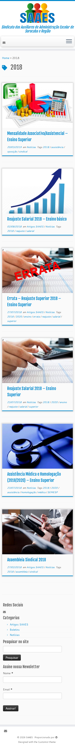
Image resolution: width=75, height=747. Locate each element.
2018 (46, 147)
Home (5, 58)
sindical (23, 151)
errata (36, 316)
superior (11, 321)
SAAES (29, 737)
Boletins (15, 629)
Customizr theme (47, 742)
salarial (30, 231)
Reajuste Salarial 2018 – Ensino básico (37, 219)
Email (7, 689)
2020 (19, 316)
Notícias (31, 147)
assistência (57, 147)
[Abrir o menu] (69, 42)
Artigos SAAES (35, 226)
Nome (8, 673)
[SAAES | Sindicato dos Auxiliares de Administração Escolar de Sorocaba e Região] (37, 13)
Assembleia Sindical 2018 (26, 559)
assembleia (22, 571)
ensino (28, 316)
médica (42, 492)
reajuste (20, 231)
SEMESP (52, 492)
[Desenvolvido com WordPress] (56, 736)
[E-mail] (5, 43)
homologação (28, 492)
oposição (12, 151)
